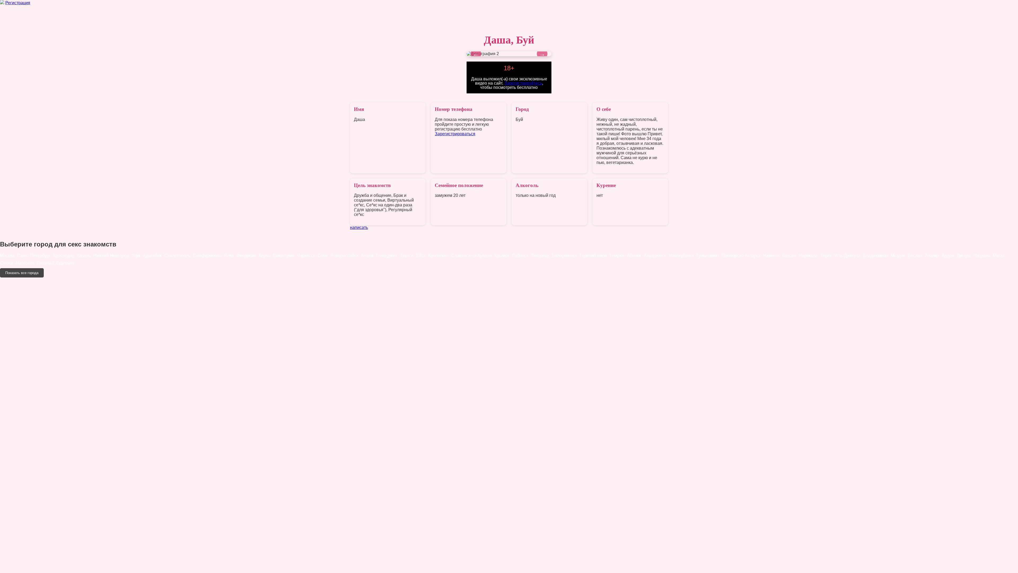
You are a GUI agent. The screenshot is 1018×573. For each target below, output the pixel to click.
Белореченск (564, 255)
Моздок (898, 255)
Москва (7, 255)
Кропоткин (438, 255)
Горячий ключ (593, 255)
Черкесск (306, 255)
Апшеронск (655, 255)
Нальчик (771, 255)
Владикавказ (875, 255)
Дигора (964, 255)
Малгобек (25, 263)
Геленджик (386, 255)
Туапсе (407, 255)
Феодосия (246, 255)
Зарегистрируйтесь (523, 83)
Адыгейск (152, 255)
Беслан (915, 255)
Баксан (789, 255)
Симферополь (207, 255)
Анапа (367, 255)
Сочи (323, 255)
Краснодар (63, 255)
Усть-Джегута (847, 255)
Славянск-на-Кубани (471, 255)
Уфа (136, 255)
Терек (826, 255)
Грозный (45, 263)
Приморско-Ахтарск (741, 255)
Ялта (229, 255)
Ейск (420, 255)
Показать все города (21, 273)
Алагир (932, 255)
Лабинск (520, 255)
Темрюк (616, 255)
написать (359, 227)
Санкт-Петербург (34, 255)
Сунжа (6, 263)
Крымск (501, 255)
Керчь (264, 255)
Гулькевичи (708, 255)
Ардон (948, 255)
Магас (999, 255)
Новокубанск (681, 255)
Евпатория (283, 255)
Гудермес (65, 263)
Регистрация (17, 3)
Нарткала (808, 255)
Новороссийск (344, 255)
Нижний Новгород (111, 255)
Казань (84, 255)
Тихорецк (540, 255)
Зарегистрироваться (455, 134)
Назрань (981, 255)
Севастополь (177, 255)
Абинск (634, 255)
